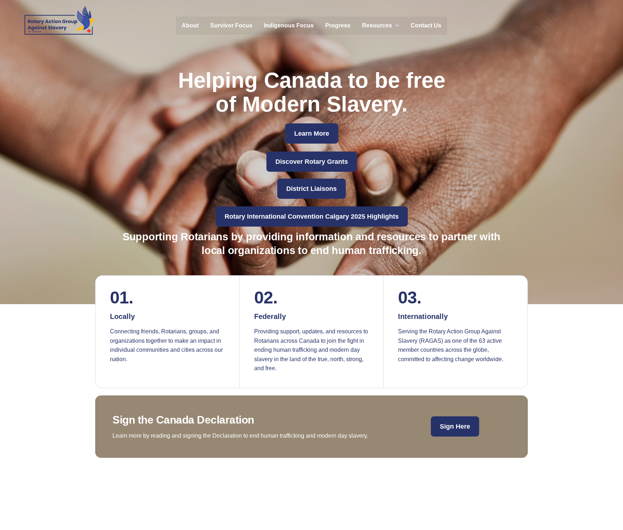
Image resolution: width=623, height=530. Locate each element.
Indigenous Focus (289, 25)
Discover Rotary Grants (311, 161)
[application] (395, 26)
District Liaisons (311, 188)
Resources (377, 25)
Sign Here (455, 426)
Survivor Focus (231, 25)
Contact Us (426, 25)
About (190, 25)
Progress (337, 25)
